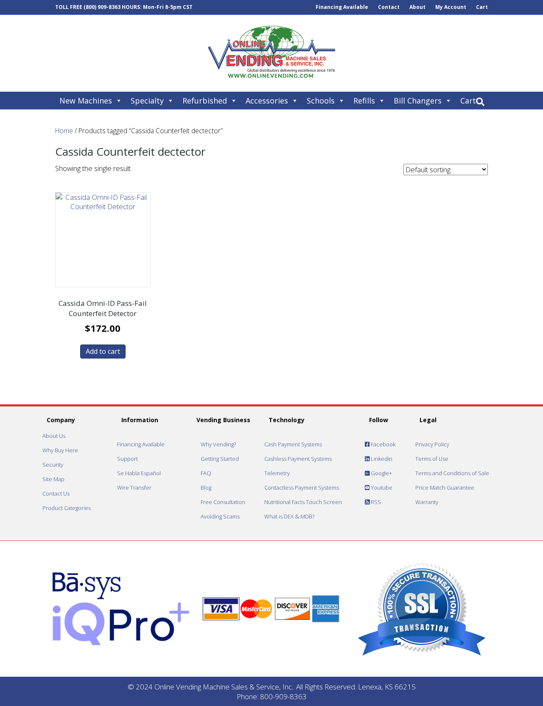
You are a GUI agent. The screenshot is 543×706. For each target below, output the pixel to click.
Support (127, 458)
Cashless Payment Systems (298, 458)
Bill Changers (418, 100)
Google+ (380, 473)
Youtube (380, 487)
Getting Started (220, 458)
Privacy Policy (432, 444)
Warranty (426, 502)
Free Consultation (223, 502)
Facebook (382, 444)
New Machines (85, 100)
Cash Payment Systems (293, 444)
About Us (53, 436)
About (417, 7)
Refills (364, 100)
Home (64, 130)
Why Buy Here (60, 450)
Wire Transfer (134, 487)
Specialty (147, 100)
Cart (482, 7)
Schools (321, 100)
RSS (375, 502)
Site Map (53, 479)
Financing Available (342, 7)
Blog (206, 487)
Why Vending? (218, 444)
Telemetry (277, 473)
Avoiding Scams (220, 516)
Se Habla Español (139, 473)
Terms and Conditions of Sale (452, 473)
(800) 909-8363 (102, 7)
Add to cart (103, 351)
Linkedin (380, 458)
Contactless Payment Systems (301, 487)
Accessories (267, 100)
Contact (389, 7)
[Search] (480, 101)
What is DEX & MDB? (289, 516)
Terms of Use (431, 458)
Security (52, 464)
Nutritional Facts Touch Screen (303, 502)
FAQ (206, 473)
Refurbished (204, 100)
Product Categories (66, 508)
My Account (450, 7)
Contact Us (56, 493)
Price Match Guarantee (444, 487)
